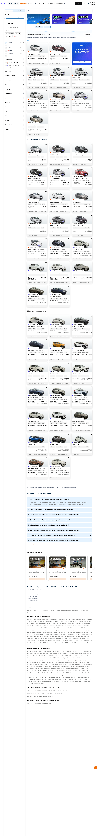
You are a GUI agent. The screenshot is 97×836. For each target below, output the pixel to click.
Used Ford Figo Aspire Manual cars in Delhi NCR (67, 658)
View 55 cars (58, 579)
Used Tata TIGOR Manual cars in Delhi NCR (55, 656)
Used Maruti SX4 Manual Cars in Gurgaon (37, 610)
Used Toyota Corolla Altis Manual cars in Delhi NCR (54, 660)
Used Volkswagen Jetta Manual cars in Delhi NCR (68, 675)
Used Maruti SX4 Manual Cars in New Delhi (60, 610)
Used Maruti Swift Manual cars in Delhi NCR (62, 619)
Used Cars (32, 487)
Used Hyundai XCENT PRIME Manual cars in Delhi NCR (44, 670)
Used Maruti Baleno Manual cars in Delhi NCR (39, 619)
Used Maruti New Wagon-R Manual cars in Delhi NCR (50, 621)
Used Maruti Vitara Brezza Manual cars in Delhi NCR (73, 626)
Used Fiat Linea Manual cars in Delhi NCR (76, 677)
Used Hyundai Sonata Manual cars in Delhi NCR (63, 679)
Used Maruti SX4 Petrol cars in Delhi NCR (37, 690)
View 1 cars (78, 579)
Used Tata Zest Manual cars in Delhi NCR (40, 666)
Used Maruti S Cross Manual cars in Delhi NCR (62, 634)
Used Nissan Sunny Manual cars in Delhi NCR (63, 666)
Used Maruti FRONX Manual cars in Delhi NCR (45, 636)
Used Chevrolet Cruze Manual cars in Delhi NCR (71, 670)
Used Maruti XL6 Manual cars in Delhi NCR (78, 632)
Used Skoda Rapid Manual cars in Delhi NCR (66, 662)
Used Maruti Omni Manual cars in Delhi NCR (56, 643)
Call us (79, 3)
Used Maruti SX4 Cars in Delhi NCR (53, 487)
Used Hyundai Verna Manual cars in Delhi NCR (72, 653)
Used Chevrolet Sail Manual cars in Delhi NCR (52, 677)
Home (28, 487)
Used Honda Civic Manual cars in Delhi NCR (55, 673)
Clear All (30, 27)
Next (92, 19)
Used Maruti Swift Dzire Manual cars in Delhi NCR (61, 623)
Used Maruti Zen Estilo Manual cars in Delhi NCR (70, 636)
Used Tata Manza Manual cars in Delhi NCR (72, 681)
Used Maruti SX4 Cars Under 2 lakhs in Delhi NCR (40, 696)
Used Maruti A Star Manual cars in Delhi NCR (73, 640)
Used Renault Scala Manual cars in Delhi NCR (48, 681)
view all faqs (31, 545)
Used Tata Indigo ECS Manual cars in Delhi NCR (53, 668)
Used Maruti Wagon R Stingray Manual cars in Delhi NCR (59, 638)
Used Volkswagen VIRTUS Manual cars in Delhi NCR (54, 664)
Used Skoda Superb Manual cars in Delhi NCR (42, 675)
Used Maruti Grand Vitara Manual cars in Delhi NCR (70, 630)
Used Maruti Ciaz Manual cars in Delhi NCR (76, 621)
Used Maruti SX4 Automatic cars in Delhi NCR (39, 703)
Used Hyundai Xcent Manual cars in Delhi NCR (42, 658)
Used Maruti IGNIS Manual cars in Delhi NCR (44, 630)
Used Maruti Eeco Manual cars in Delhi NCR (54, 632)
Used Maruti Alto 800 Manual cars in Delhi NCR (60, 628)
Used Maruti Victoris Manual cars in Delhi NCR (49, 640)
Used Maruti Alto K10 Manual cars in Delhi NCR (46, 626)
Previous (27, 19)
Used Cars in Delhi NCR (40, 487)
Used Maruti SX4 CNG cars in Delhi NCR (59, 690)
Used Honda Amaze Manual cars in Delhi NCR (62, 651)
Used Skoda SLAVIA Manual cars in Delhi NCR (42, 662)
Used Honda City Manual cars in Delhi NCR (38, 651)
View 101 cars (37, 579)
